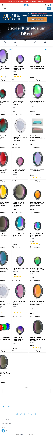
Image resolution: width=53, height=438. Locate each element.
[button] (3, 430)
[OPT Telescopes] (26, 5)
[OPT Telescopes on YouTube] (24, 414)
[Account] (45, 5)
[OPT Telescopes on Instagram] (28, 414)
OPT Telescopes (23, 435)
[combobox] (26, 8)
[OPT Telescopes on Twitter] (21, 414)
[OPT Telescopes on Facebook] (17, 414)
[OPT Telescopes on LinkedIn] (31, 414)
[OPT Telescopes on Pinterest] (35, 414)
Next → (39, 391)
